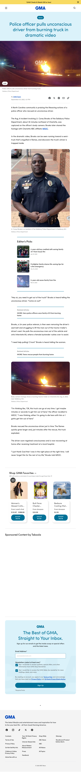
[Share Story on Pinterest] (59, 98)
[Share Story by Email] (63, 98)
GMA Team (17, 97)
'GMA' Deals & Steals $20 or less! (38, 2)
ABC (40, 744)
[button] (6, 8)
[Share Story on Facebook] (49, 98)
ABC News (42, 740)
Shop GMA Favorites (21, 473)
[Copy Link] (68, 98)
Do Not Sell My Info (11, 747)
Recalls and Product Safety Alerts (63, 741)
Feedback (25, 755)
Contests (8, 736)
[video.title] (40, 64)
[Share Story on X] (54, 98)
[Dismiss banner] (78, 2)
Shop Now (18, 517)
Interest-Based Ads (28, 742)
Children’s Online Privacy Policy (11, 752)
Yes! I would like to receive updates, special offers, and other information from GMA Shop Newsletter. (39, 665)
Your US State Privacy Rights (29, 737)
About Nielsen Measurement (27, 746)
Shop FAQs (42, 736)
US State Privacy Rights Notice (55, 679)
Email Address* (21, 651)
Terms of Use (48, 677)
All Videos (42, 747)
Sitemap (59, 736)
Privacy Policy (36, 679)
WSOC (45, 128)
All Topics (42, 751)
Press (24, 751)
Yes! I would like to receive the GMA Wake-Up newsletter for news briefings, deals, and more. (41, 671)
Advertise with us (11, 757)
